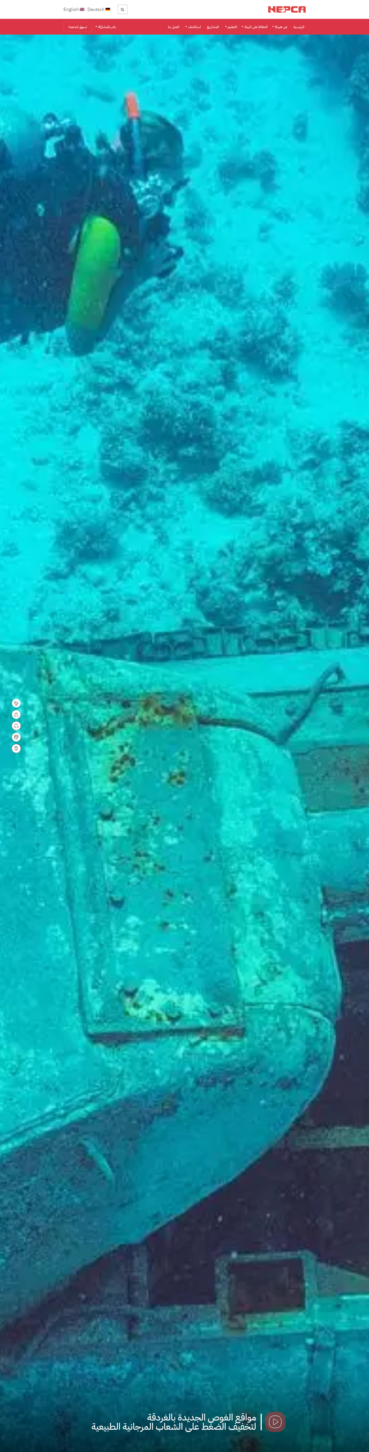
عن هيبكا (281, 26)
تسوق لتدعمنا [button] (78, 26)
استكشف (194, 26)
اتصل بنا (173, 26)
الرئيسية (298, 26)
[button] (310, 743)
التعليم (232, 26)
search (122, 9)
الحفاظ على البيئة (256, 26)
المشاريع (213, 26)
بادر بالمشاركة (107, 26)
